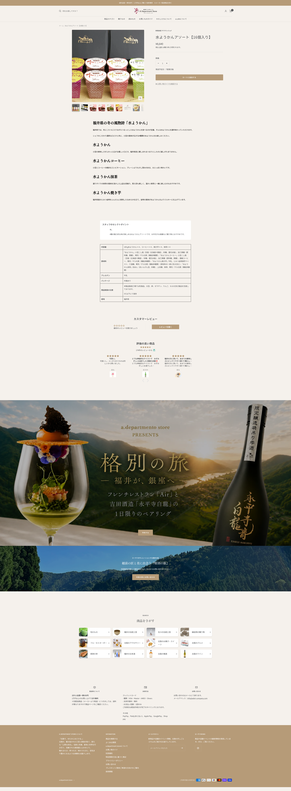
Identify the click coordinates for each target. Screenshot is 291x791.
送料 (160, 47)
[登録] (182, 748)
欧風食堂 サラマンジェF (164, 31)
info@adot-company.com (197, 698)
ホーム (61, 26)
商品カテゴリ (109, 19)
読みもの (132, 19)
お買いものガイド (146, 19)
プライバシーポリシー (114, 760)
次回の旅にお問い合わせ (145, 577)
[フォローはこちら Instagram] (198, 748)
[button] (143, 380)
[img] (145, 347)
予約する (145, 533)
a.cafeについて (181, 19)
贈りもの (121, 19)
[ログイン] (226, 11)
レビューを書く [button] (165, 327)
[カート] (231, 11)
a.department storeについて (117, 746)
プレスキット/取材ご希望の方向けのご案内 (122, 768)
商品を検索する (112, 739)
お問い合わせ (111, 764)
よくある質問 (111, 742)
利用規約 (109, 753)
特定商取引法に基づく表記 (116, 757)
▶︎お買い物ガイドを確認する (167, 84)
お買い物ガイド (112, 749)
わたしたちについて (164, 19)
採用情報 (109, 771)
